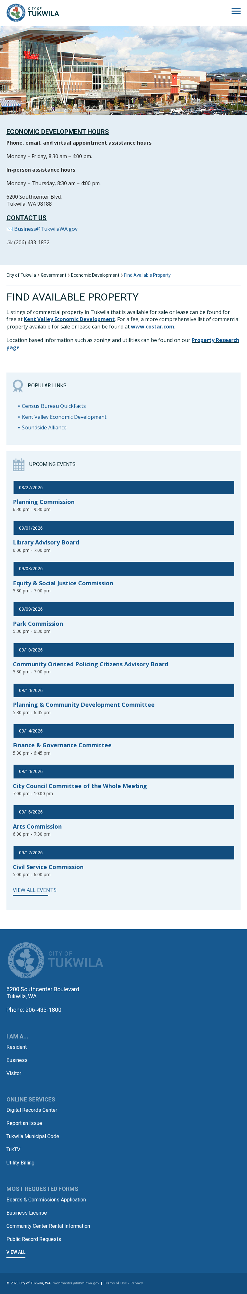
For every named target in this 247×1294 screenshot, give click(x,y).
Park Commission (38, 623)
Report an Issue (24, 1123)
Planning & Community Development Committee (84, 704)
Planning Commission (44, 501)
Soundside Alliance (44, 427)
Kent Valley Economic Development (69, 319)
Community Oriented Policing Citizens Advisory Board (90, 664)
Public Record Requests (33, 1239)
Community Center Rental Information (48, 1226)
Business (17, 1060)
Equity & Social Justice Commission (63, 583)
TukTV (13, 1149)
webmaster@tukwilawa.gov (76, 1283)
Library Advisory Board (46, 542)
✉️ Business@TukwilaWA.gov (42, 228)
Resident (16, 1047)
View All (15, 1252)
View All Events (35, 890)
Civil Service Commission (48, 866)
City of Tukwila (32, 13)
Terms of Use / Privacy (123, 1283)
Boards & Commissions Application (46, 1200)
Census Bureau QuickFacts (54, 405)
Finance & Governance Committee (62, 745)
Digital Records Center (31, 1110)
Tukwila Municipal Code (32, 1136)
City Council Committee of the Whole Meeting (80, 785)
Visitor (13, 1073)
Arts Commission (37, 826)
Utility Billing (20, 1163)
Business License (26, 1213)
